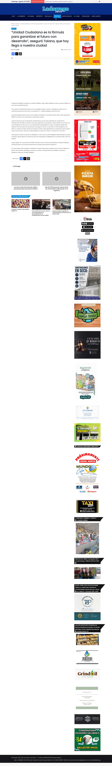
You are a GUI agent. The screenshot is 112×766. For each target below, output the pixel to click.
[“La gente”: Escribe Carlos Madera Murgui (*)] (20, 203)
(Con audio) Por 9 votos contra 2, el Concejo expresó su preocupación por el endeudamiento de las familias (41, 213)
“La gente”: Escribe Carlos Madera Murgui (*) (20, 210)
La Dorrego (21, 16)
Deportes (39, 16)
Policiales (48, 16)
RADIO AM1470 (96, 16)
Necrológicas (67, 16)
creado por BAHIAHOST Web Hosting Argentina (49, 757)
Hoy (13, 16)
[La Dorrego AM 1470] (56, 9)
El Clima (77, 16)
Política (57, 16)
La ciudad (30, 16)
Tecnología (86, 16)
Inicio (13, 23)
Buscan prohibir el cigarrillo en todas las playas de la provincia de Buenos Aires (62, 212)
